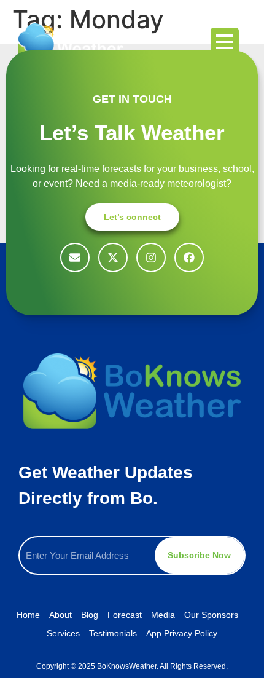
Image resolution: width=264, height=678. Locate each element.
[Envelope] (75, 257)
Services (63, 633)
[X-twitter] (113, 257)
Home (28, 615)
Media (163, 615)
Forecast (124, 615)
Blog (89, 615)
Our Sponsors (211, 615)
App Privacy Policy (181, 633)
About (60, 615)
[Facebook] (189, 257)
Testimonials (113, 633)
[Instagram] (151, 257)
